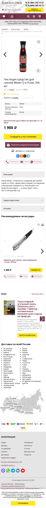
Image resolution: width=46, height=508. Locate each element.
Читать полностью (27, 335)
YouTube (23, 471)
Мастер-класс (29, 452)
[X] (24, 156)
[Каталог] (34, 16)
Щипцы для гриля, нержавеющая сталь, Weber (20, 261)
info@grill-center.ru (8, 465)
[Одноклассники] (21, 156)
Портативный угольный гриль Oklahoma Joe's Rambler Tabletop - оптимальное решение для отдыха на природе (29, 309)
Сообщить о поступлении (23, 137)
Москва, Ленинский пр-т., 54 (13, 11)
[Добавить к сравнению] (42, 225)
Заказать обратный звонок (34, 9)
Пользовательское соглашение (12, 488)
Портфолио (28, 442)
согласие (27, 496)
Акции (3, 442)
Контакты (28, 445)
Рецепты (27, 455)
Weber (26, 29)
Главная (4, 29)
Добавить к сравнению (25, 151)
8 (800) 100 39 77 (36, 5)
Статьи (27, 448)
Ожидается (35, 270)
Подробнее (34, 23)
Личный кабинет (7, 484)
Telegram (13, 471)
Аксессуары (15, 29)
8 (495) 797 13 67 (36, 2)
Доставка (5, 455)
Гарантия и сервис (8, 458)
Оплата (4, 452)
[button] (5, 240)
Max (3, 471)
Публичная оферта (32, 488)
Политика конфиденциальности (13, 486)
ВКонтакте (18, 471)
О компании (6, 448)
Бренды (4, 445)
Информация (20, 484)
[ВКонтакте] (17, 156)
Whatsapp (8, 471)
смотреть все (37, 294)
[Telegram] (28, 156)
